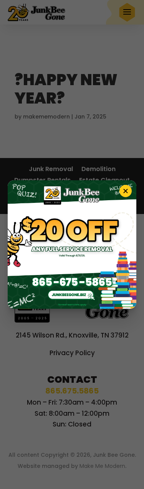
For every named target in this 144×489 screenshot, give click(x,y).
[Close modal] (125, 191)
